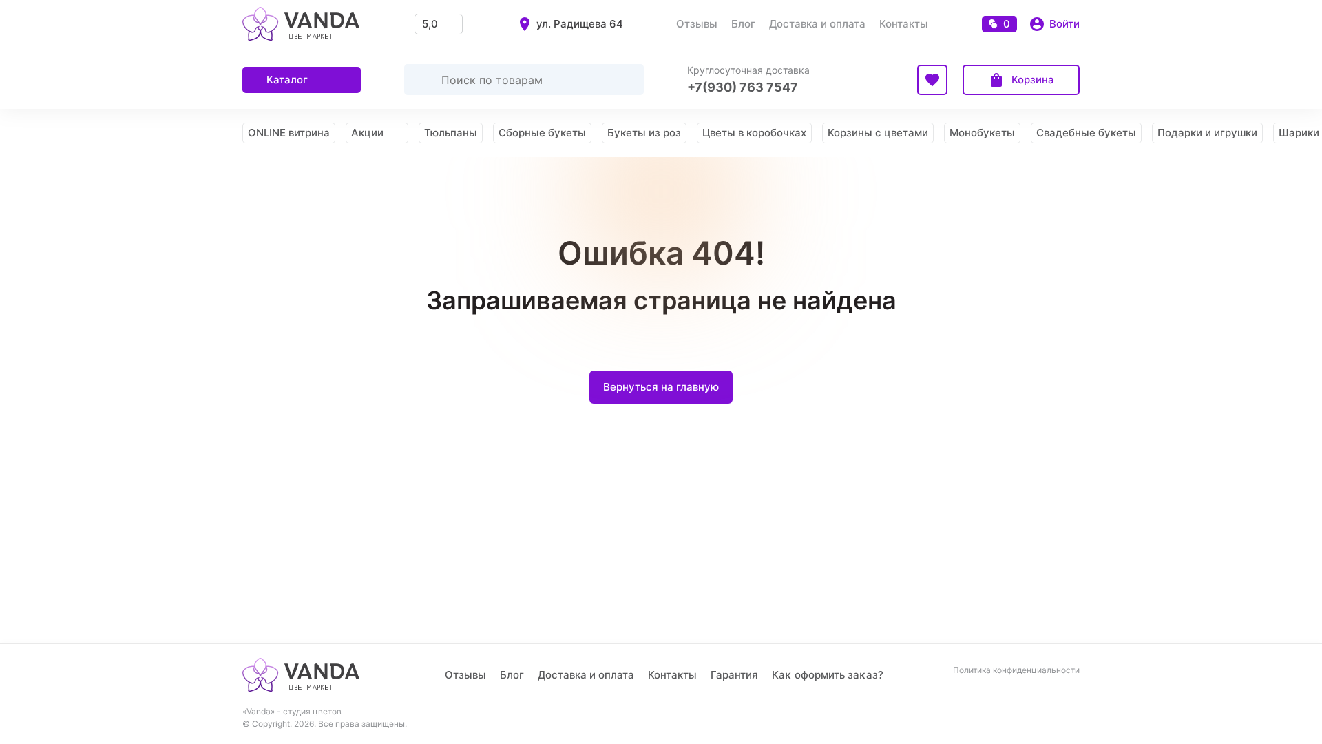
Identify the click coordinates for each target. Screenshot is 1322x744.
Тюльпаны (450, 132)
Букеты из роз (644, 132)
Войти (1064, 23)
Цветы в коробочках (754, 132)
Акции (367, 132)
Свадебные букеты (1086, 132)
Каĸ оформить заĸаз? (827, 674)
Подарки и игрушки (1207, 132)
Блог (743, 23)
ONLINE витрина (289, 132)
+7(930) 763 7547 (742, 87)
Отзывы (696, 23)
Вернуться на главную (661, 386)
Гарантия (734, 674)
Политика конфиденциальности (1016, 670)
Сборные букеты (542, 132)
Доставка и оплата (817, 23)
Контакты (903, 23)
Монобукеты (982, 132)
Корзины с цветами (878, 132)
